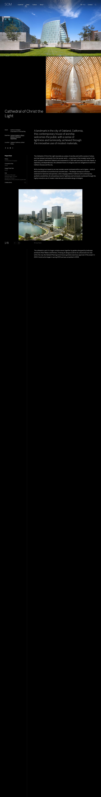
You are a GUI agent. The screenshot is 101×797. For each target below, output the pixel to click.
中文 (84, 4)
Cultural (12, 135)
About (41, 4)
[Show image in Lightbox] (79, 192)
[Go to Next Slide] (18, 242)
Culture (35, 4)
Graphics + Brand (19, 135)
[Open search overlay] (95, 4)
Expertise (20, 4)
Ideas (27, 4)
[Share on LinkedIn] (8, 148)
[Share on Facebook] (5, 148)
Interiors (12, 137)
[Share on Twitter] (12, 148)
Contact (90, 4)
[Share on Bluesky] (10, 148)
